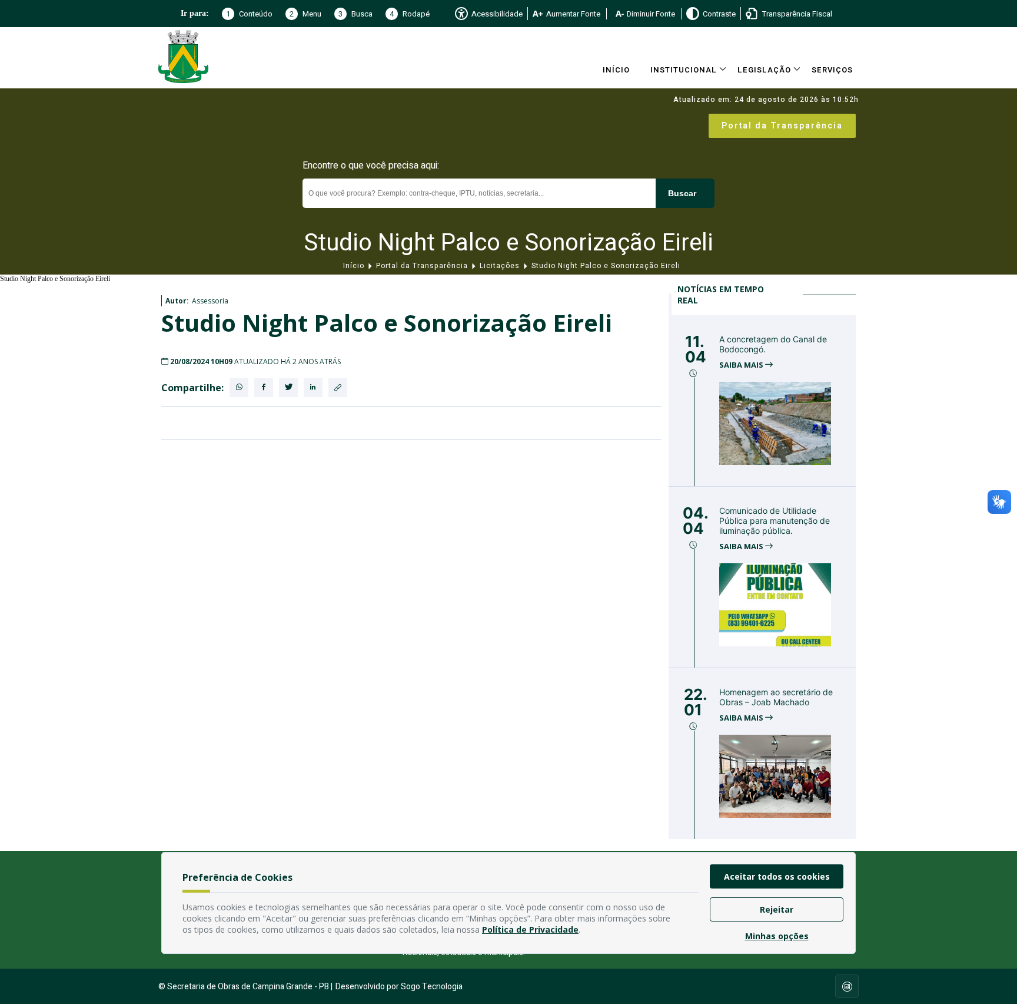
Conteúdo (249, 13)
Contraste (719, 13)
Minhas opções (777, 936)
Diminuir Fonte (651, 13)
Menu (305, 13)
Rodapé (410, 13)
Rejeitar (776, 909)
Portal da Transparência (782, 126)
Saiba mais (742, 365)
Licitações (500, 265)
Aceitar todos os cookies (777, 876)
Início (616, 69)
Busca (355, 13)
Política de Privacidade (530, 929)
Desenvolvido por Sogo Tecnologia (399, 986)
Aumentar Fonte (573, 13)
